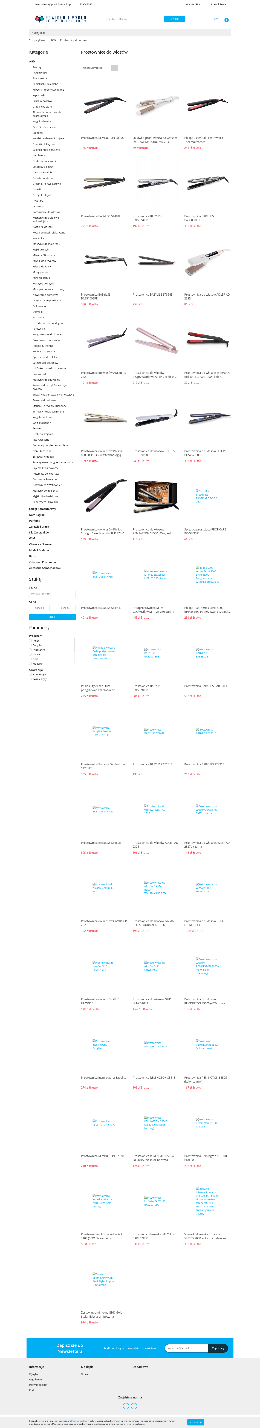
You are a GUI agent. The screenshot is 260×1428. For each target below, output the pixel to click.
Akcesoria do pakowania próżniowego (47, 114)
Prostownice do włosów (46, 340)
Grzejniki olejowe (43, 195)
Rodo (32, 1390)
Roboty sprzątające (44, 351)
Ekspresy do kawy (43, 166)
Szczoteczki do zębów (45, 362)
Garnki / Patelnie (42, 172)
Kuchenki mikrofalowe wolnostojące (46, 219)
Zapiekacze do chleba (45, 84)
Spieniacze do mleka (45, 357)
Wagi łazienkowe (42, 417)
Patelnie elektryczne (44, 127)
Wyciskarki (39, 95)
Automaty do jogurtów (46, 473)
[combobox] (99, 68)
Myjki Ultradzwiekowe (45, 496)
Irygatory (38, 200)
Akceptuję (196, 1422)
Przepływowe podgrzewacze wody (53, 462)
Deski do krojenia (43, 434)
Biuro (33, 556)
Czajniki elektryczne (44, 144)
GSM (32, 538)
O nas (84, 1374)
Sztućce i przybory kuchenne (50, 406)
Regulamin (35, 1379)
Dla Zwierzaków (39, 532)
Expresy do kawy (42, 101)
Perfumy (35, 520)
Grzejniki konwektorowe (47, 183)
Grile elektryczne (43, 106)
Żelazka (37, 428)
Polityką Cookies (79, 1420)
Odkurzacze (40, 306)
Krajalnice (39, 238)
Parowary (38, 317)
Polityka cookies (38, 1384)
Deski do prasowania (45, 161)
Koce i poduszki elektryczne (49, 232)
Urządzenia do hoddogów (48, 323)
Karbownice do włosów (46, 212)
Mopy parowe (41, 272)
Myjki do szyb (41, 249)
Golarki (37, 189)
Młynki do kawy (42, 266)
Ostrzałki (38, 311)
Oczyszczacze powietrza (47, 300)
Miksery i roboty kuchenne (48, 89)
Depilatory (39, 155)
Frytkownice (40, 72)
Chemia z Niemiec (41, 544)
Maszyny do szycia (43, 283)
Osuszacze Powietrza (45, 479)
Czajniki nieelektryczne (46, 149)
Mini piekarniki (41, 277)
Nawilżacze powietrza (45, 294)
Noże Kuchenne (42, 451)
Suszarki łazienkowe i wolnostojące (53, 394)
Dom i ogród (37, 515)
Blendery (38, 132)
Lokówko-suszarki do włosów (49, 368)
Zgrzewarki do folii (43, 456)
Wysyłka (34, 1374)
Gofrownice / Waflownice (47, 485)
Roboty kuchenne (43, 345)
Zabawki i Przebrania (43, 562)
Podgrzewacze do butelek (48, 334)
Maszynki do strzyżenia (46, 379)
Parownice (39, 328)
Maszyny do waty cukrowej (48, 289)
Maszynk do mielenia (45, 490)
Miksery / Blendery (44, 255)
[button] (36, 1367)
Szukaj (52, 617)
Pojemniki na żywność (46, 468)
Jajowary (38, 206)
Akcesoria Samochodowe (45, 568)
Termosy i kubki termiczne (48, 411)
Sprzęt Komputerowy (43, 508)
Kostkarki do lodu (43, 227)
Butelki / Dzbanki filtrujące (48, 138)
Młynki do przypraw (44, 260)
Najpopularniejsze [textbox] (92, 67)
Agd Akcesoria (41, 439)
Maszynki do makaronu (46, 244)
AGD (32, 61)
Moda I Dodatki (39, 550)
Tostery (37, 67)
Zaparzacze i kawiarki (45, 502)
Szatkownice (40, 78)
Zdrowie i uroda (39, 526)
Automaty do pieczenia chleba (50, 445)
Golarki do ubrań (43, 178)
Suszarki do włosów (44, 400)
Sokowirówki (40, 374)
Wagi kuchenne (42, 121)
